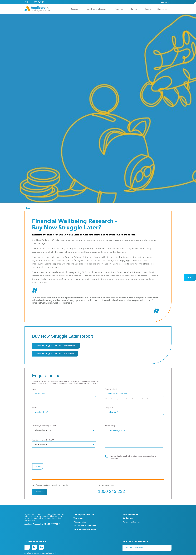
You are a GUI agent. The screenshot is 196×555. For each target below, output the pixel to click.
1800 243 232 (39, 2)
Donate (148, 9)
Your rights (79, 518)
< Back (27, 208)
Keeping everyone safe (84, 514)
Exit (189, 277)
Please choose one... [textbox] (43, 430)
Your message (110, 426)
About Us (119, 9)
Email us (39, 492)
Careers (133, 9)
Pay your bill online (131, 522)
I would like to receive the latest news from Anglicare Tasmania (133, 457)
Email (34, 407)
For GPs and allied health (85, 526)
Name (35, 389)
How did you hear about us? (43, 440)
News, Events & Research (96, 9)
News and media (130, 514)
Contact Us (162, 9)
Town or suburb (111, 389)
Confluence (127, 518)
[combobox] (64, 430)
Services (74, 9)
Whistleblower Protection (85, 529)
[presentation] (171, 2)
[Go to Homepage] (37, 9)
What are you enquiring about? (44, 426)
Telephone (109, 407)
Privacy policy (80, 522)
